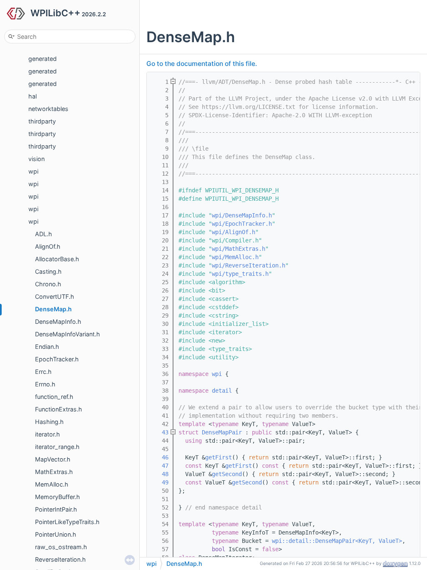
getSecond (227, 474)
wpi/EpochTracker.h (242, 223)
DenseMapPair (222, 432)
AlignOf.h (47, 246)
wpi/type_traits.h (240, 273)
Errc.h (43, 371)
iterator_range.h (57, 446)
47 (160, 465)
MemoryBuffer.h (57, 496)
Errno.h (45, 384)
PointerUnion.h (55, 534)
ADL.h (43, 233)
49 (160, 482)
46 (160, 457)
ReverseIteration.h (60, 559)
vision (36, 158)
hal (32, 96)
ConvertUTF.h (54, 296)
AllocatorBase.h (57, 258)
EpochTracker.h (57, 359)
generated (42, 58)
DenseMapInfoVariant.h (67, 334)
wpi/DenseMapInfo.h (242, 215)
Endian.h (47, 346)
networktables (48, 108)
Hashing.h (49, 421)
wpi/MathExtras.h (238, 248)
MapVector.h (52, 459)
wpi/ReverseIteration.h (248, 265)
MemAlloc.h (51, 484)
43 (160, 432)
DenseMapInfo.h (58, 321)
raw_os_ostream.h (61, 546)
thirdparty (42, 121)
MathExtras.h (54, 471)
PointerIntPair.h (56, 509)
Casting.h (48, 271)
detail (222, 390)
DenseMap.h (53, 309)
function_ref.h (54, 396)
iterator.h (47, 434)
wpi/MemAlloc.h (235, 257)
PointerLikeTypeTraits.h (67, 521)
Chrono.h (48, 284)
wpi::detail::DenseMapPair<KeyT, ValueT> (337, 540)
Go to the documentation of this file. (201, 64)
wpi (33, 171)
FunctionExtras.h (58, 409)
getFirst (218, 457)
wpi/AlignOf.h (233, 232)
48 (160, 474)
